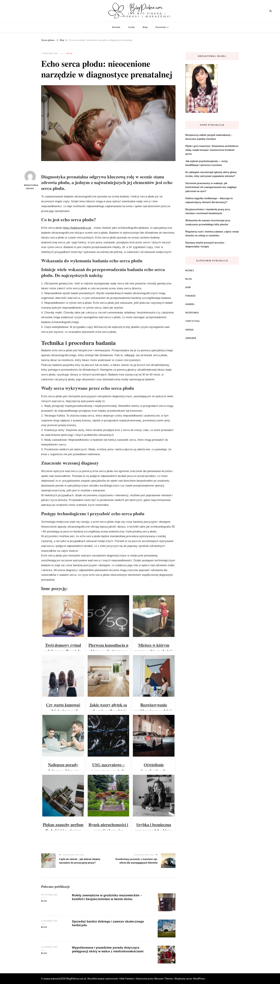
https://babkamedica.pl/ (77, 227)
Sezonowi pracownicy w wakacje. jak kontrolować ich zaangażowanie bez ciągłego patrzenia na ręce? (211, 187)
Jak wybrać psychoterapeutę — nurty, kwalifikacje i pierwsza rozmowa (206, 163)
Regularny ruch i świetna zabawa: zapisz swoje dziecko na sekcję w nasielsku (212, 233)
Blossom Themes (163, 978)
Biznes (189, 270)
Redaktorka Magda (30, 186)
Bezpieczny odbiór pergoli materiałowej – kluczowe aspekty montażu (208, 137)
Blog (145, 27)
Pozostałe (161, 27)
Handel (190, 304)
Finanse (190, 296)
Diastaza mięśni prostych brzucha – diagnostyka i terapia (205, 244)
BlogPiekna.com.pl (76, 978)
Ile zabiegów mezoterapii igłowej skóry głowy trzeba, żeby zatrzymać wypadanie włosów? (211, 174)
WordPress (199, 978)
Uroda (131, 27)
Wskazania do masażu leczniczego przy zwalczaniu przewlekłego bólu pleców (207, 222)
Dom (188, 287)
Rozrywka (192, 312)
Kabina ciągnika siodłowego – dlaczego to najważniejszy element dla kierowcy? (209, 200)
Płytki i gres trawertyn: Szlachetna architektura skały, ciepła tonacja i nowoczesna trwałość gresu (211, 150)
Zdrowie (116, 27)
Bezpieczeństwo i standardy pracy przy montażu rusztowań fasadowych (207, 211)
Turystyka (192, 321)
